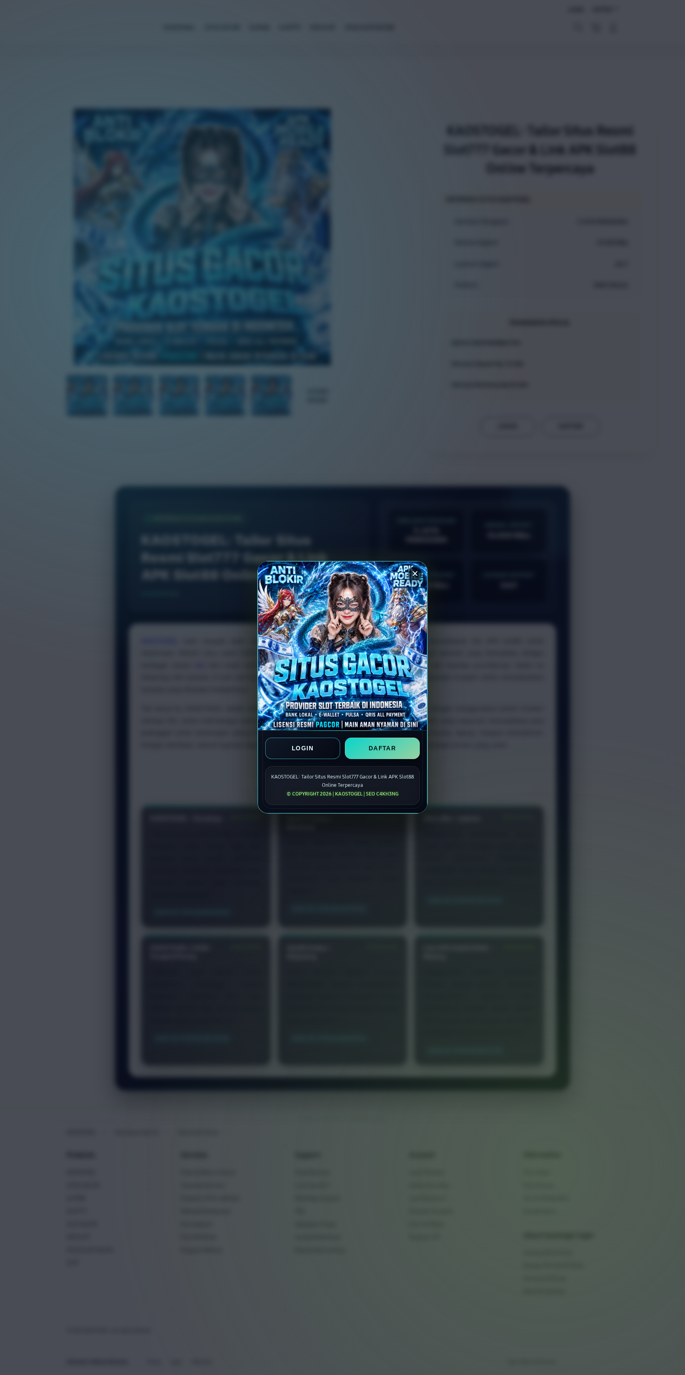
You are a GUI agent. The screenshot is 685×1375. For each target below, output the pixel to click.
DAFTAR (382, 748)
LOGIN (303, 748)
